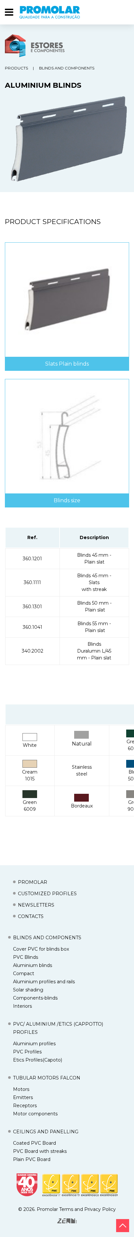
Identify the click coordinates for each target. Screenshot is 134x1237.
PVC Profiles (27, 1052)
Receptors (25, 1106)
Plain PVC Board (31, 1159)
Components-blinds (35, 998)
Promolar (47, 1209)
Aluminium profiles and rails (44, 982)
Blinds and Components (66, 68)
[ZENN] (67, 1220)
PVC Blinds (25, 957)
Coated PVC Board (34, 1143)
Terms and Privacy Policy (87, 1209)
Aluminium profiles (34, 1044)
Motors (21, 1089)
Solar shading (28, 990)
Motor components (35, 1114)
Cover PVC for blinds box (41, 949)
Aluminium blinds (32, 965)
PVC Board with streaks (40, 1151)
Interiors (22, 1006)
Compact (23, 973)
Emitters (23, 1097)
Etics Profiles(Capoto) (37, 1060)
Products (16, 68)
